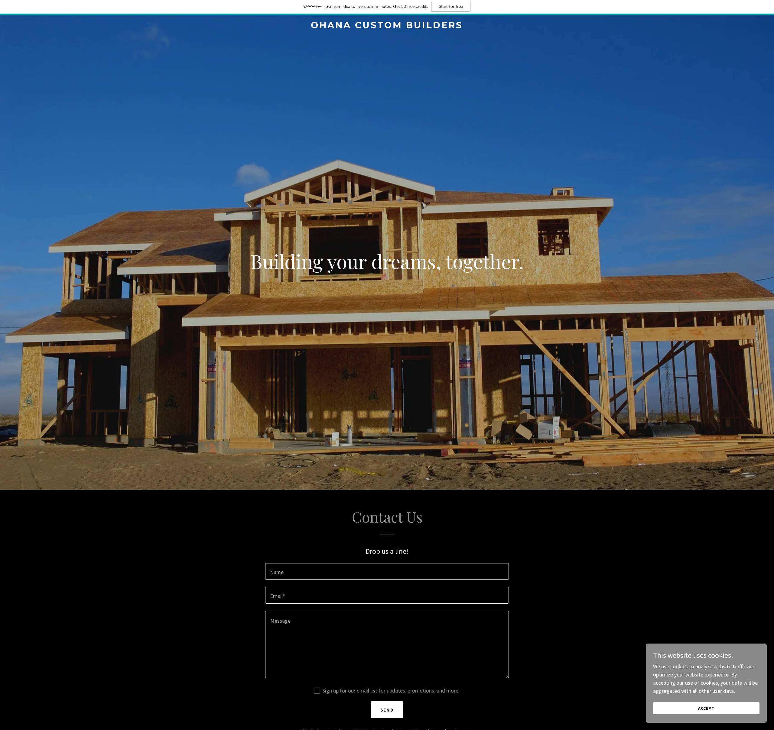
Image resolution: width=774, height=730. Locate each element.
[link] (387, 26)
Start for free (451, 7)
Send (387, 710)
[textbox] (387, 571)
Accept (706, 708)
